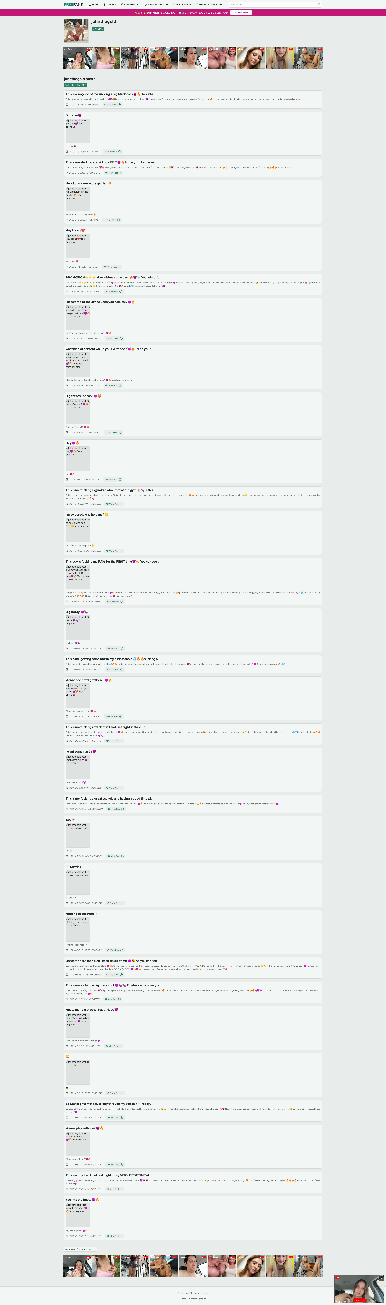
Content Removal (197, 1298)
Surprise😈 (74, 115)
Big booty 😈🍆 (77, 612)
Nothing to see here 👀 (82, 914)
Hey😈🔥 (72, 443)
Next (90, 1249)
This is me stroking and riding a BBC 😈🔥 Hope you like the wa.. (111, 162)
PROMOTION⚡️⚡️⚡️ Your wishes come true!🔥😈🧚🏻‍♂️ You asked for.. (114, 277)
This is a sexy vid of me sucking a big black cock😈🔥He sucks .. (111, 94)
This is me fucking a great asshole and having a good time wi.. (109, 798)
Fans (73, 4)
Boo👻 (70, 820)
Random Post (132, 4)
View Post (112, 104)
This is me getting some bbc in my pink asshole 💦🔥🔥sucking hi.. (113, 659)
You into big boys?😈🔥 (82, 1200)
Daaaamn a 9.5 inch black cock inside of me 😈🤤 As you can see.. (112, 961)
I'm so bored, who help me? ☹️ (87, 514)
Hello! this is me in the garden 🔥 (89, 183)
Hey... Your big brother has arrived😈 (92, 1010)
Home (95, 4)
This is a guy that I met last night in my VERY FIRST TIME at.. (108, 1175)
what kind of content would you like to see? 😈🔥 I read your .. (109, 349)
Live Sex (111, 4)
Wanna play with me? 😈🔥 (85, 1128)
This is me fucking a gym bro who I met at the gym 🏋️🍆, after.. (110, 490)
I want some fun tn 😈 (81, 751)
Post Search (183, 4)
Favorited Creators (210, 4)
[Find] (319, 4)
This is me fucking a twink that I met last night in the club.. (106, 727)
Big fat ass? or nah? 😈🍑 (83, 396)
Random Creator (158, 4)
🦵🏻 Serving (73, 867)
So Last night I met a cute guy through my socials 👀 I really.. (108, 1104)
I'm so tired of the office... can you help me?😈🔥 (100, 302)
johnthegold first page (75, 1249)
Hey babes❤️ (75, 230)
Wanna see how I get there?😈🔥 (89, 680)
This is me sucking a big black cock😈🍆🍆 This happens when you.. (114, 985)
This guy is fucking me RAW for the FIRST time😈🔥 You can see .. (112, 561)
